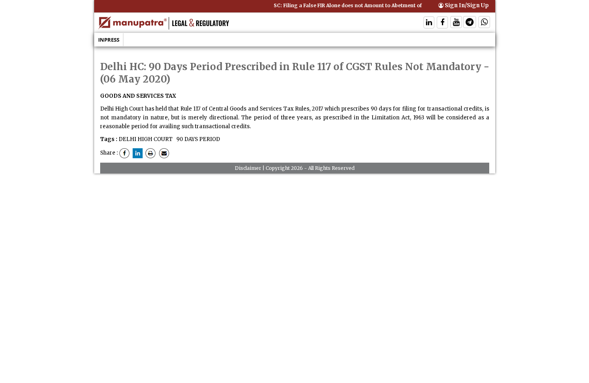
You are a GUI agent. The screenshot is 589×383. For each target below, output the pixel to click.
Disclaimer (248, 168)
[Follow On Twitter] (456, 23)
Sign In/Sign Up (466, 5)
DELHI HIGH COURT (146, 139)
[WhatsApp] (484, 23)
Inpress (108, 39)
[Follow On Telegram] (469, 23)
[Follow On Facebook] (442, 23)
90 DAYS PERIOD (197, 139)
